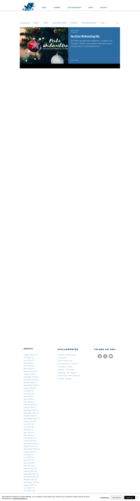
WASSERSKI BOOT (59, 23)
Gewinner (75, 364)
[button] (117, 23)
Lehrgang (70, 367)
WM (68, 373)
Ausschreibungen (71, 355)
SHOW (45, 23)
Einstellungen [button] (104, 497)
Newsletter (61, 370)
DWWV (36, 23)
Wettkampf (61, 379)
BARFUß (74, 23)
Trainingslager (70, 370)
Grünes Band (62, 367)
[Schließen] (137, 497)
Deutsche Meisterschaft (65, 361)
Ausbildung (61, 355)
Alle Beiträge (25, 23)
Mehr (103, 23)
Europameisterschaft (64, 364)
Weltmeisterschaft (74, 376)
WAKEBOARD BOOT (89, 23)
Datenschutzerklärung (20, 498)
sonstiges (68, 379)
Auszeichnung (62, 358)
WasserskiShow (62, 376)
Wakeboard (73, 373)
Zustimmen (129, 497)
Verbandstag (61, 373)
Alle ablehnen (117, 497)
